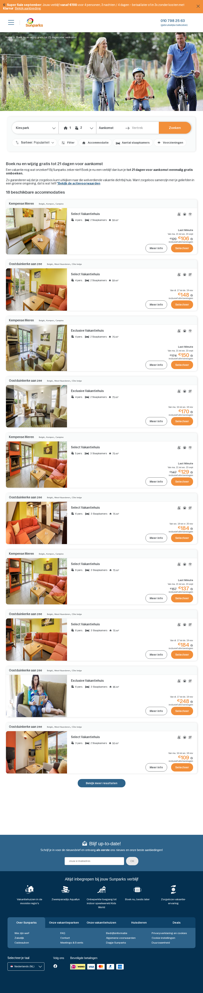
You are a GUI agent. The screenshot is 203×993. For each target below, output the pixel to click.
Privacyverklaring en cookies (169, 933)
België (42, 204)
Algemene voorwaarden (121, 937)
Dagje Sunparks (116, 942)
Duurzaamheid (161, 942)
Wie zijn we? (21, 933)
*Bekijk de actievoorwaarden (78, 183)
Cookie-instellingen (163, 937)
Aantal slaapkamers (136, 142)
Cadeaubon (21, 942)
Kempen (50, 204)
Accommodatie (98, 142)
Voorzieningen (173, 142)
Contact (65, 937)
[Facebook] (55, 966)
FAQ (62, 933)
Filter (71, 142)
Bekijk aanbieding (28, 8)
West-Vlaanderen (62, 264)
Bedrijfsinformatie (116, 933)
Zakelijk (19, 937)
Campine (60, 204)
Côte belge (77, 264)
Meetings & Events (71, 942)
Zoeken (175, 128)
